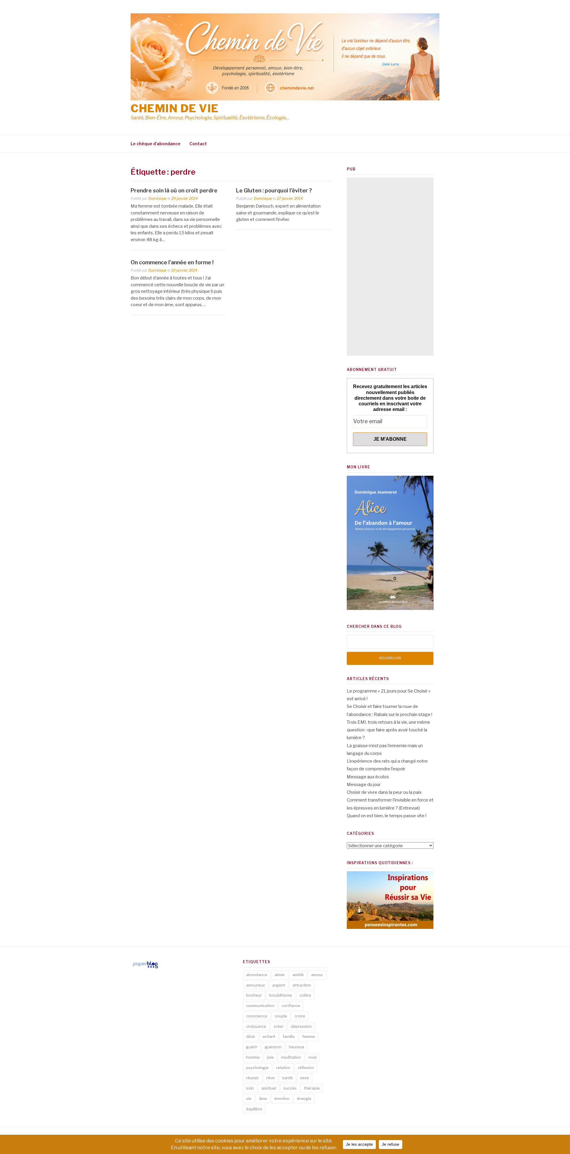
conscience (256, 1016)
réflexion (306, 1067)
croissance (256, 1026)
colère (305, 995)
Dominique (157, 198)
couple (281, 1016)
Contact (198, 143)
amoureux (255, 985)
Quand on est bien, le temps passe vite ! (386, 815)
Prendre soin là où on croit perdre (174, 190)
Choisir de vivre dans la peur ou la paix (384, 792)
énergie (304, 1098)
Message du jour (364, 784)
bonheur (254, 995)
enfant (269, 1036)
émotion (281, 1098)
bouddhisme (280, 995)
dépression (301, 1026)
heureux (296, 1046)
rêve (270, 1077)
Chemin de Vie (175, 108)
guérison (273, 1046)
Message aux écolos (368, 777)
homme (253, 1057)
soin (250, 1088)
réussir (252, 1077)
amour (317, 974)
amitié (298, 974)
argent (278, 985)
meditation (291, 1057)
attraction (301, 985)
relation (283, 1067)
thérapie (312, 1088)
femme (308, 1036)
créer (279, 1026)
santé (287, 1077)
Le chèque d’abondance (155, 143)
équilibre (254, 1108)
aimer (280, 974)
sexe (304, 1077)
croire (299, 1016)
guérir (251, 1046)
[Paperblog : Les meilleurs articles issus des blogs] (145, 968)
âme (263, 1098)
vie (248, 1098)
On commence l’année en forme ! (172, 262)
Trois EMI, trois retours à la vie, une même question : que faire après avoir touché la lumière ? (388, 730)
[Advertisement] (390, 267)
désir (250, 1036)
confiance (291, 1005)
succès (290, 1088)
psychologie (257, 1067)
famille (289, 1036)
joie (270, 1057)
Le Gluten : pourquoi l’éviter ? (274, 190)
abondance (256, 974)
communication (260, 1005)
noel (312, 1057)
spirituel (268, 1088)
